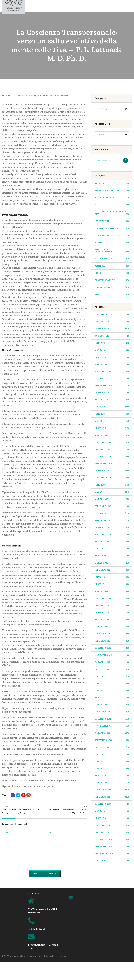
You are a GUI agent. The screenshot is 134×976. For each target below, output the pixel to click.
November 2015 (112, 520)
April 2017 (112, 428)
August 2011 (112, 747)
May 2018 (112, 350)
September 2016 (112, 478)
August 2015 (112, 542)
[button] (70, 899)
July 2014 (112, 577)
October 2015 (112, 527)
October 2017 (112, 393)
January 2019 (112, 322)
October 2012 (112, 662)
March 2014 (112, 591)
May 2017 (112, 421)
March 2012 (112, 705)
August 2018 (112, 336)
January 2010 (112, 832)
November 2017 (112, 386)
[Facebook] (13, 795)
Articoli (49, 96)
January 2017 (112, 449)
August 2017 (112, 400)
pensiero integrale (112, 228)
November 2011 (112, 726)
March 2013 (112, 627)
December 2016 (112, 456)
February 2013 (112, 634)
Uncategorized (112, 287)
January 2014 (112, 605)
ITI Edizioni (112, 221)
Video (112, 294)
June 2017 (112, 414)
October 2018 (112, 329)
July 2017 (112, 407)
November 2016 (112, 464)
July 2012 (112, 676)
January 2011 (112, 797)
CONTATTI (34, 893)
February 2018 (112, 371)
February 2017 (112, 442)
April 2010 (112, 818)
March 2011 (112, 783)
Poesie (112, 242)
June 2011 (112, 761)
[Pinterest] (23, 795)
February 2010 (112, 825)
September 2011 (112, 740)
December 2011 (112, 719)
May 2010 (112, 811)
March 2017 (112, 435)
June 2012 (112, 683)
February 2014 (112, 598)
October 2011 (112, 733)
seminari (112, 266)
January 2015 (112, 570)
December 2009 (112, 839)
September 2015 (112, 534)
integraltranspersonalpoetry (112, 213)
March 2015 (112, 563)
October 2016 (112, 471)
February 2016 (112, 506)
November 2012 (112, 655)
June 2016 (112, 485)
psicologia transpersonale (112, 250)
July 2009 (112, 861)
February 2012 (112, 712)
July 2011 (112, 754)
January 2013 (112, 641)
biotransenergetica (112, 198)
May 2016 (112, 492)
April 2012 (112, 698)
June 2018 (112, 343)
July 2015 (112, 549)
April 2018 (112, 357)
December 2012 (112, 648)
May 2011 (112, 768)
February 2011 (112, 790)
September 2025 (112, 315)
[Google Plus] (28, 795)
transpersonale (112, 280)
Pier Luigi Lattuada (15, 96)
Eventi (112, 205)
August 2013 (112, 620)
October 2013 (112, 612)
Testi (112, 273)
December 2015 (112, 513)
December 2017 (112, 378)
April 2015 (112, 556)
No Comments (63, 96)
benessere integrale (112, 191)
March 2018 (112, 364)
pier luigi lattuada (112, 235)
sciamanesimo (112, 259)
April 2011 (112, 776)
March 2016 (112, 499)
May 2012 (112, 690)
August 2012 (112, 669)
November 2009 (112, 846)
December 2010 (112, 804)
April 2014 (112, 584)
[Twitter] (18, 795)
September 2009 (112, 854)
